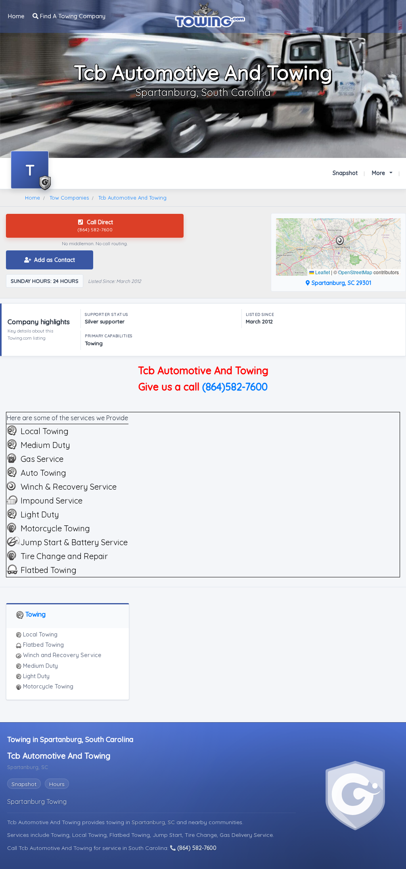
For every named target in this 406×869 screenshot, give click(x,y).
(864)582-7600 (235, 387)
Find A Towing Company (71, 16)
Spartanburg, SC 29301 (340, 282)
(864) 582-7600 (196, 848)
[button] (340, 240)
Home (16, 16)
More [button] (379, 173)
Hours (57, 784)
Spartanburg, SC (154, 822)
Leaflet (322, 272)
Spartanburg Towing (37, 802)
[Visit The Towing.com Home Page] (210, 14)
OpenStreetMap (355, 272)
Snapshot (345, 173)
